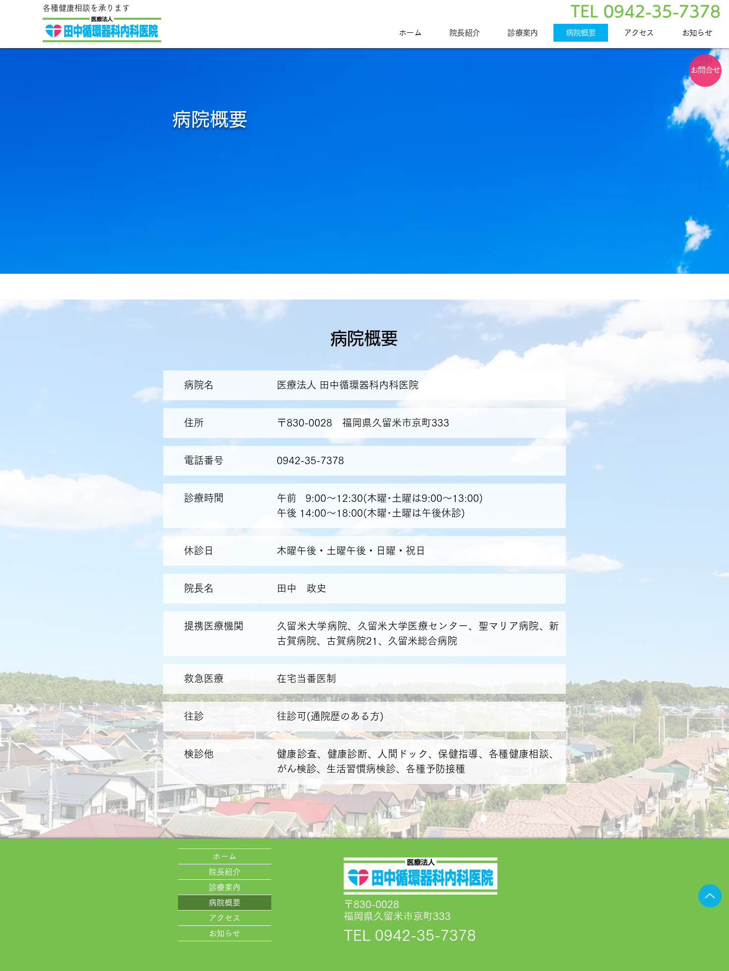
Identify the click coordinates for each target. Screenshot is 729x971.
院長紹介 (225, 872)
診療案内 (225, 887)
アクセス (225, 918)
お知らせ (225, 933)
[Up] (710, 896)
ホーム (225, 856)
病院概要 (225, 903)
